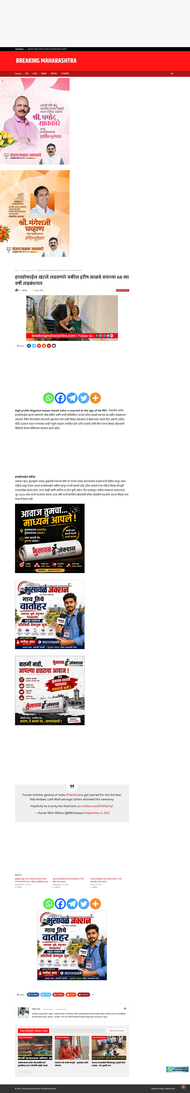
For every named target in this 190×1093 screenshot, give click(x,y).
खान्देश (54, 74)
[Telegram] (72, 398)
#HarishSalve (74, 795)
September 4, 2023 (97, 813)
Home (18, 74)
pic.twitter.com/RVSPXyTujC (96, 806)
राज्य (35, 74)
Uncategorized (122, 290)
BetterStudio (170, 1089)
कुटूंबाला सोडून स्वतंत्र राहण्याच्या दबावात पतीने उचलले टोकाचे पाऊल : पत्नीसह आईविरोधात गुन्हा (31, 880)
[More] (95, 398)
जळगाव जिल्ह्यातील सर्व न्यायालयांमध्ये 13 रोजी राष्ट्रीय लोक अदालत (68, 880)
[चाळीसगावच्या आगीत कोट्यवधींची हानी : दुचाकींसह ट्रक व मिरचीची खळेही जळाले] (35, 1048)
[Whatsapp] (48, 398)
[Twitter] (83, 398)
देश (27, 74)
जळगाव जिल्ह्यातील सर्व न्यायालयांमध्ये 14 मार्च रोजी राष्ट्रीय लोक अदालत (106, 880)
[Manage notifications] (183, 1087)
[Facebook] (60, 398)
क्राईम (43, 74)
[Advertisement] (95, 23)
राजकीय (65, 74)
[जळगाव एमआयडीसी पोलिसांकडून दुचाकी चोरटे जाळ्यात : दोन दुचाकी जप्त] (109, 1048)
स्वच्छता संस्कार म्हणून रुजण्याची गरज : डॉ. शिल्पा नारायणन (45, 49)
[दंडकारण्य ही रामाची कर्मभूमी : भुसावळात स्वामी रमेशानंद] (72, 1048)
